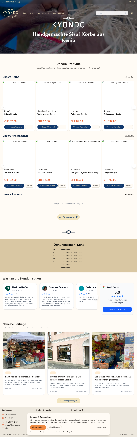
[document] (68, 68)
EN (134, 2)
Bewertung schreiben (117, 309)
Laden (31, 13)
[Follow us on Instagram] (19, 2)
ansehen (29, 127)
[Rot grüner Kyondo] (118, 153)
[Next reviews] (96, 297)
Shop (24, 13)
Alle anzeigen (129, 77)
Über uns (52, 13)
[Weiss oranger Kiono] (52, 95)
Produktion (41, 13)
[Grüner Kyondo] (19, 95)
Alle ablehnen (54, 427)
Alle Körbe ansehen (67, 217)
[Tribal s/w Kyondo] (19, 153)
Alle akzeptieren (38, 427)
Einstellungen (101, 427)
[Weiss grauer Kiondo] (118, 95)
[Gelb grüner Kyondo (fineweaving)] (85, 153)
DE (130, 2)
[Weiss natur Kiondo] (85, 95)
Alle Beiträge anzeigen (68, 401)
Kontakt (61, 13)
